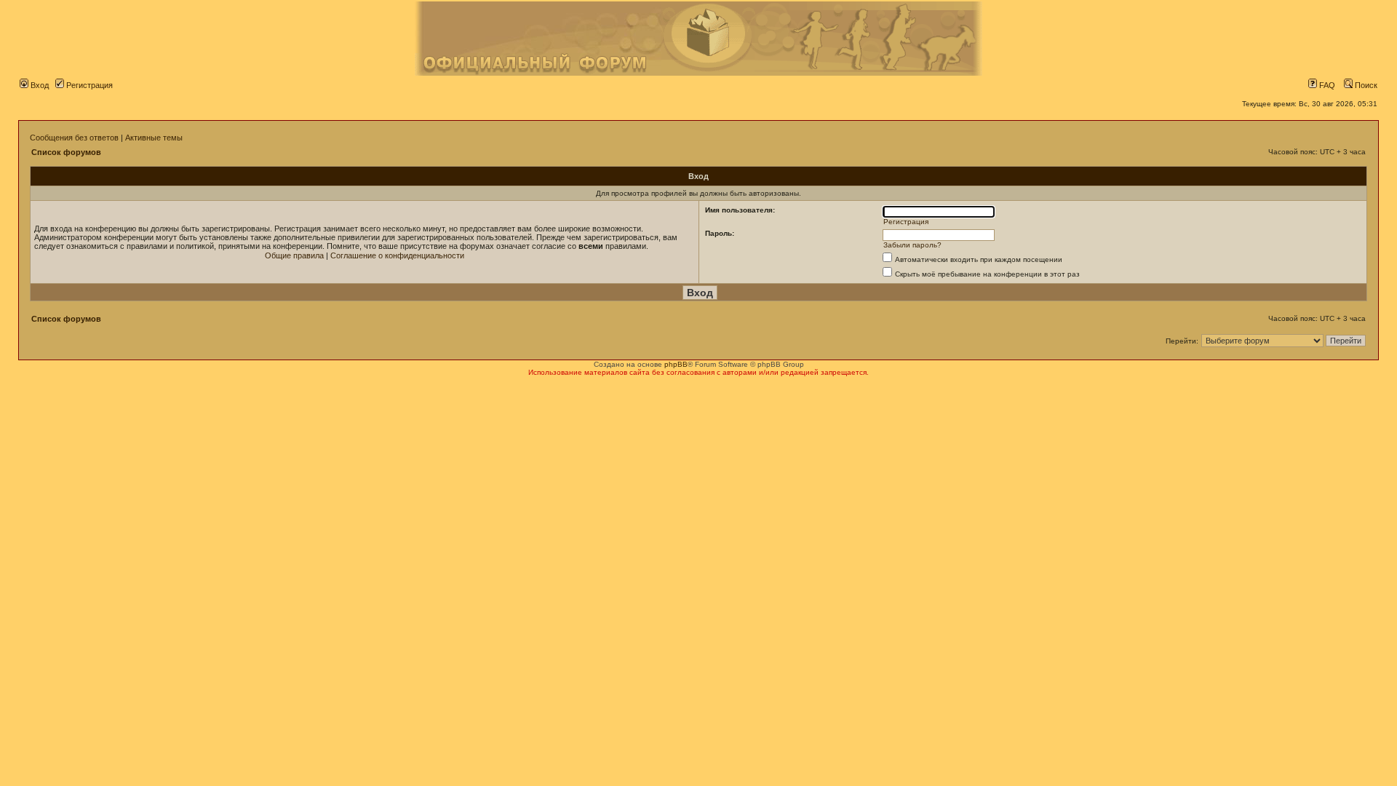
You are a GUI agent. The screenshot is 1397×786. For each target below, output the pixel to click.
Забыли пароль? (912, 245)
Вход (38, 85)
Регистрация (88, 85)
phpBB (676, 364)
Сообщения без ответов (74, 137)
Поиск (1365, 85)
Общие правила (294, 255)
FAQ (1326, 85)
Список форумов (66, 152)
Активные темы (154, 137)
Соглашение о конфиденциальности (397, 255)
